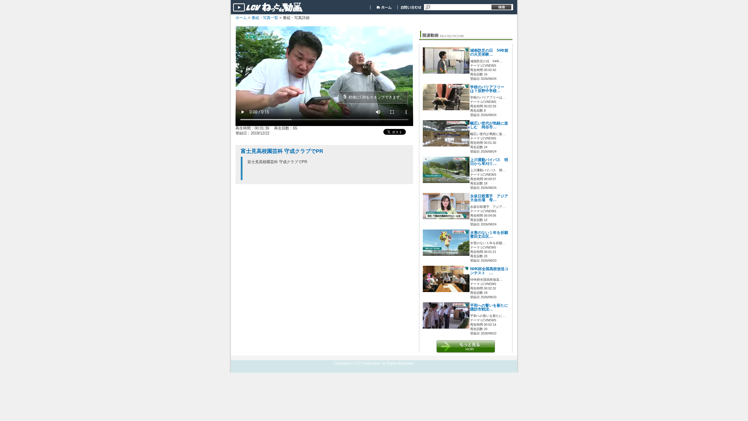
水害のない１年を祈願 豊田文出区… (491, 235)
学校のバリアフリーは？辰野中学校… (487, 89)
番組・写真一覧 (265, 17)
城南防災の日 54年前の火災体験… (489, 52)
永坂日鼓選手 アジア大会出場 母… (489, 198)
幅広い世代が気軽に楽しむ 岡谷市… (489, 125)
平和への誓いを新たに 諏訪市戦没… (489, 307)
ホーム (241, 17)
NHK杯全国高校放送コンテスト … (489, 271)
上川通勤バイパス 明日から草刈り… (489, 162)
